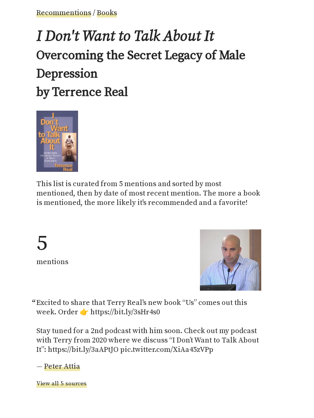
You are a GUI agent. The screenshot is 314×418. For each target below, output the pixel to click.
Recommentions (63, 13)
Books (107, 13)
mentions (52, 248)
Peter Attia (62, 366)
